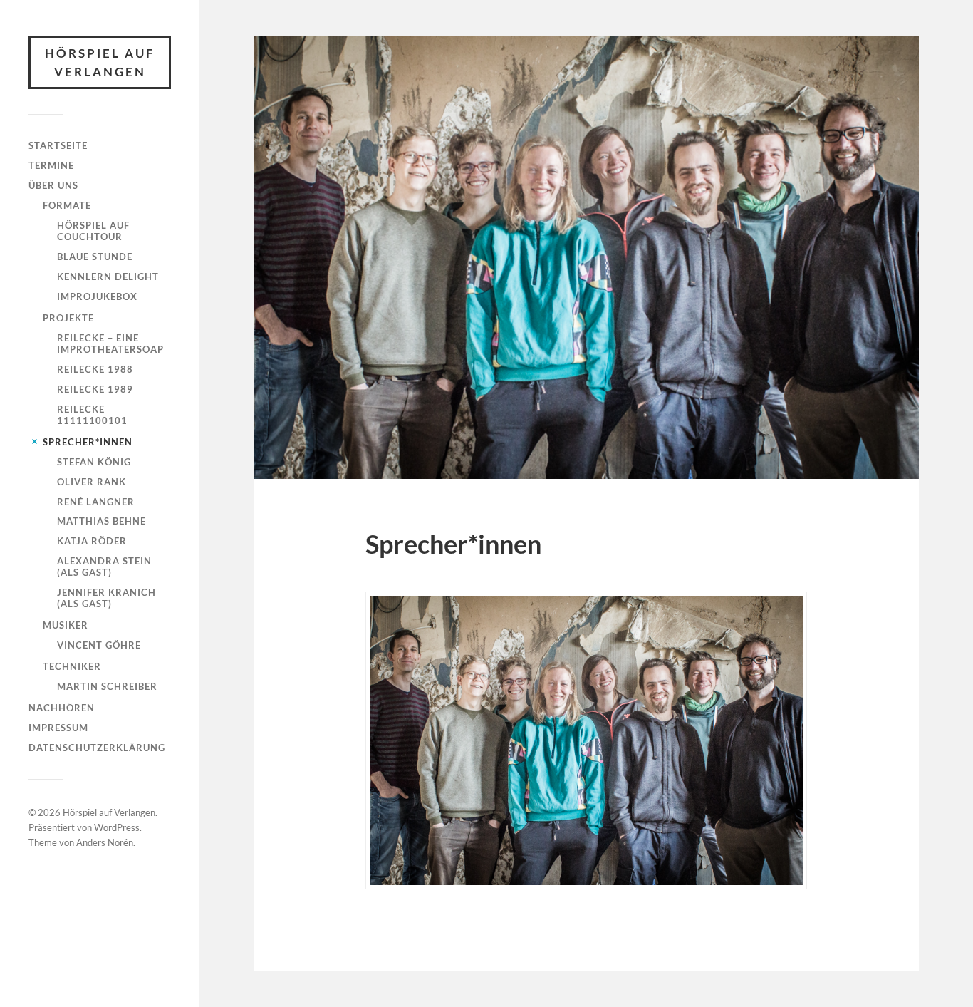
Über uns (53, 185)
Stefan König (94, 462)
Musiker (65, 625)
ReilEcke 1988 (95, 369)
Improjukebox (97, 296)
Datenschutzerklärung (96, 747)
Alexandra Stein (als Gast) (104, 566)
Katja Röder (92, 541)
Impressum (58, 727)
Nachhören (61, 707)
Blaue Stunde (94, 256)
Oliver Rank (91, 481)
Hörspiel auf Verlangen (100, 62)
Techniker (72, 666)
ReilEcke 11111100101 (92, 414)
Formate (67, 205)
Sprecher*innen (87, 442)
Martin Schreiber (107, 686)
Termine (51, 165)
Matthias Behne (101, 521)
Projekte (68, 318)
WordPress (117, 827)
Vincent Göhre (99, 645)
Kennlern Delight (108, 276)
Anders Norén (104, 842)
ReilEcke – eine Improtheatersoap (110, 343)
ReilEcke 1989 (95, 389)
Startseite (58, 145)
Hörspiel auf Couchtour (93, 231)
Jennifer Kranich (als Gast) (106, 598)
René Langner (96, 501)
